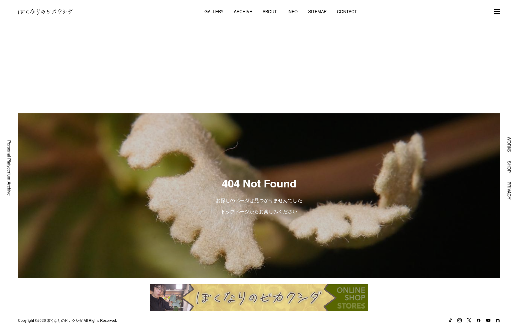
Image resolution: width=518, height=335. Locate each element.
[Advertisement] (259, 68)
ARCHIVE (243, 11)
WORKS (509, 144)
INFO (292, 11)
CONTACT (347, 11)
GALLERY (213, 11)
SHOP (509, 166)
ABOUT (270, 11)
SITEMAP (317, 11)
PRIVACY (509, 190)
